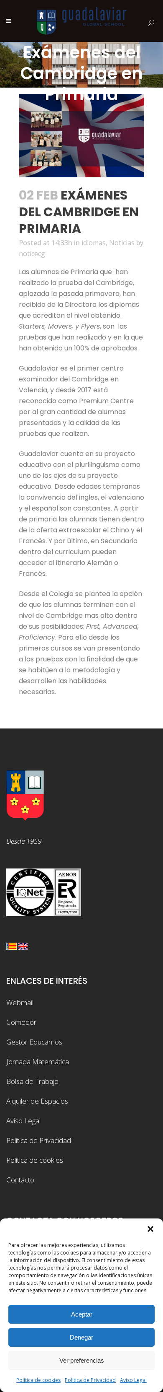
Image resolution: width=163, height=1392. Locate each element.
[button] (150, 1229)
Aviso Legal (133, 1380)
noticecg (32, 253)
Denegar (81, 1337)
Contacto (20, 1180)
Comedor (21, 1022)
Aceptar (81, 1314)
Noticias (122, 242)
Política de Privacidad (90, 1380)
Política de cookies (38, 1380)
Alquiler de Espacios (37, 1101)
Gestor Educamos (34, 1042)
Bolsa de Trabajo (32, 1081)
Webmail (19, 1002)
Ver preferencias (81, 1360)
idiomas (94, 242)
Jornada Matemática (37, 1061)
